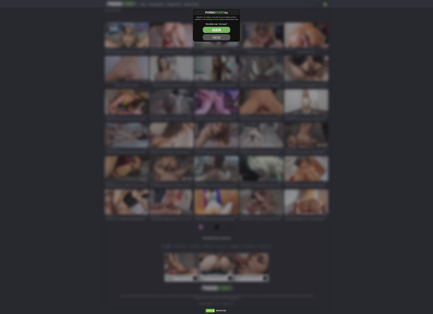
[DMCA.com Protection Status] (216, 310)
